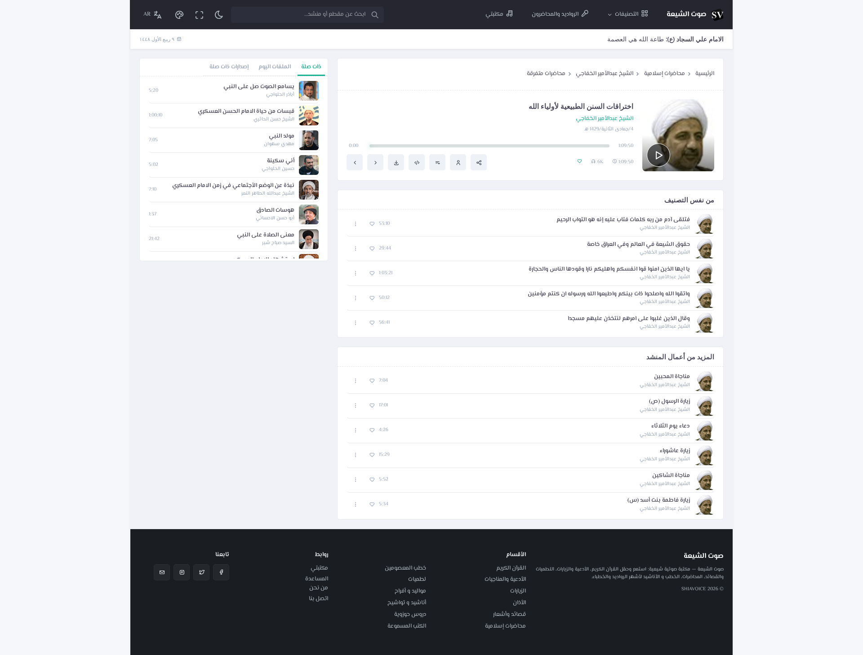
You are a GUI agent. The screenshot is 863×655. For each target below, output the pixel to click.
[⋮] (356, 224)
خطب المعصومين (405, 568)
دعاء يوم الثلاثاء (670, 426)
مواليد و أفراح (410, 591)
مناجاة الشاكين (671, 476)
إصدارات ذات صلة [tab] (229, 66)
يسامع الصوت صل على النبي (258, 87)
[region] (234, 168)
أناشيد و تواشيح (406, 602)
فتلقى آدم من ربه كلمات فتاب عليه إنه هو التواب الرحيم (623, 220)
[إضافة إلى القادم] (437, 162)
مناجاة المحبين (672, 377)
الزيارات (518, 591)
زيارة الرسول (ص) (669, 401)
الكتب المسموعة (406, 626)
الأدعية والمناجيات (505, 579)
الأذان (519, 602)
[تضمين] (417, 162)
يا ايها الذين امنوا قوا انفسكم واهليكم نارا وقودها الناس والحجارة (609, 269)
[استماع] (658, 155)
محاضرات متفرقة (546, 73)
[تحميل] (396, 162)
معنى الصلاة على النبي (265, 235)
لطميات (417, 579)
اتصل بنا (318, 598)
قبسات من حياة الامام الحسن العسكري (246, 111)
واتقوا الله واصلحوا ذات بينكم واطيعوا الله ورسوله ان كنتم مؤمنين (609, 294)
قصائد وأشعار (509, 614)
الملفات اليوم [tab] (274, 66)
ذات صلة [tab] (311, 66)
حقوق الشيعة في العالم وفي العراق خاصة (638, 245)
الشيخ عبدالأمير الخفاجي (604, 73)
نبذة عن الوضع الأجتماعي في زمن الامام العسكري (233, 186)
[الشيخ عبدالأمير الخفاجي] (458, 162)
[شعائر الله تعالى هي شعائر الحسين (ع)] (375, 162)
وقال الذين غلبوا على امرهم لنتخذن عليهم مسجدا (629, 319)
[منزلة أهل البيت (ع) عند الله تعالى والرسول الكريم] (355, 162)
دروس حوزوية (410, 614)
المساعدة (316, 579)
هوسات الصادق (275, 210)
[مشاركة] (479, 162)
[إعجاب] (372, 224)
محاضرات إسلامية (664, 73)
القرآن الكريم (511, 568)
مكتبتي (319, 568)
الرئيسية (704, 73)
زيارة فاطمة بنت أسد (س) (658, 500)
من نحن (318, 588)
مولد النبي (281, 136)
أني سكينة (280, 161)
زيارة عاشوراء (675, 451)
